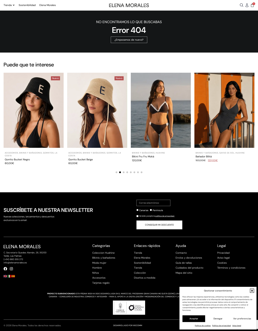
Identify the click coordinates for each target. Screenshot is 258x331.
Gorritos (48, 153)
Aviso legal (236, 325)
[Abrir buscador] (241, 5)
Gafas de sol (226, 153)
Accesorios (11, 153)
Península (158, 210)
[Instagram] (11, 269)
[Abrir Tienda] (13, 5)
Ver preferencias (242, 318)
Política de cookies (203, 325)
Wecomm (137, 325)
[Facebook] (5, 269)
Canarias (143, 210)
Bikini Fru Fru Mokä (143, 156)
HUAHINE (160, 153)
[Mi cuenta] (247, 5)
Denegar (218, 318)
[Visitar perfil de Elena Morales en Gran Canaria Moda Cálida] (129, 308)
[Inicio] (129, 5)
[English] (5, 276)
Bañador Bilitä (204, 156)
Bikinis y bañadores (30, 153)
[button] (252, 290)
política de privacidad (165, 216)
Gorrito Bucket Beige (80, 159)
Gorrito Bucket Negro (17, 159)
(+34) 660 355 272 (13, 259)
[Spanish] (13, 276)
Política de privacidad (221, 325)
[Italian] (9, 276)
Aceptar (193, 318)
